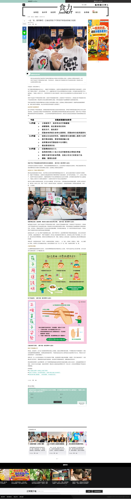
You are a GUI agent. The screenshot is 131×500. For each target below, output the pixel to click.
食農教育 (36, 16)
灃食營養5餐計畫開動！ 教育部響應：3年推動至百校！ (42, 374)
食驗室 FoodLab (32, 1)
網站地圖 (21, 497)
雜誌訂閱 (16, 497)
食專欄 (86, 12)
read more (82, 404)
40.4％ (61, 394)
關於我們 (3, 497)
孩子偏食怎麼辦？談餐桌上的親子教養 (38, 370)
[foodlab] (98, 40)
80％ (61, 397)
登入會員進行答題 (57, 402)
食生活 (78, 12)
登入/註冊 (84, 4)
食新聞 (53, 12)
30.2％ (32, 394)
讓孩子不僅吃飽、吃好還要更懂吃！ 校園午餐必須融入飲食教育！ (45, 372)
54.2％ (32, 397)
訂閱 (89, 492)
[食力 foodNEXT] (65, 9)
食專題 (36, 12)
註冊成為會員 (97, 492)
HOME (29, 16)
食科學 (44, 12)
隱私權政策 (9, 497)
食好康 (95, 12)
